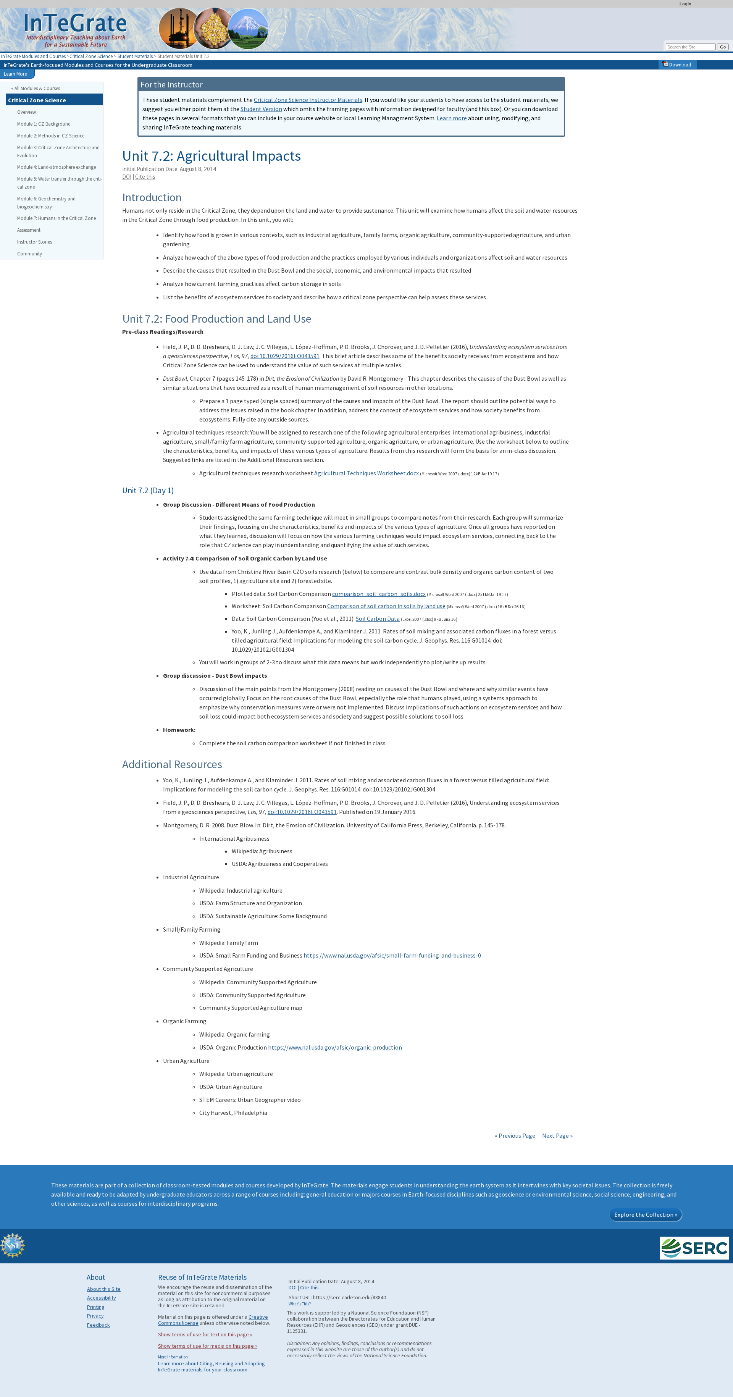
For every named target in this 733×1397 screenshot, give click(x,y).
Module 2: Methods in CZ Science (50, 135)
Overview (26, 112)
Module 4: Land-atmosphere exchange (56, 167)
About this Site (104, 1289)
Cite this (145, 176)
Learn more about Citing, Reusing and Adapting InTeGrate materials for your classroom (211, 1366)
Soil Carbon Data (378, 618)
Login (685, 4)
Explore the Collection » (645, 1214)
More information (173, 1357)
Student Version (261, 109)
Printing (96, 1306)
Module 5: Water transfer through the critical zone (59, 183)
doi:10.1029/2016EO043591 (285, 356)
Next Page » (557, 1135)
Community (29, 253)
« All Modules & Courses (35, 88)
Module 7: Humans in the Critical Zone (56, 218)
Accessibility (101, 1297)
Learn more (452, 118)
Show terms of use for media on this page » (207, 1345)
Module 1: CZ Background (44, 124)
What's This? (300, 1304)
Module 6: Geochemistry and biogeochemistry (46, 202)
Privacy (95, 1315)
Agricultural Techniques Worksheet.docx (366, 473)
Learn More (15, 74)
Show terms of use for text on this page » (205, 1334)
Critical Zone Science (91, 56)
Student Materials (135, 56)
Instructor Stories (34, 242)
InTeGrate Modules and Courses (33, 56)
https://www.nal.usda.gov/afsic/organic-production (335, 1047)
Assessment (28, 230)
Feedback (98, 1324)
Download (679, 64)
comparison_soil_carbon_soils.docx (379, 594)
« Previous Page (515, 1135)
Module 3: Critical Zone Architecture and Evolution (58, 151)
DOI (126, 176)
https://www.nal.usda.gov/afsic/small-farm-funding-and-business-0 (392, 955)
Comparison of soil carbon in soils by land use (386, 606)
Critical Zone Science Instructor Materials (308, 99)
